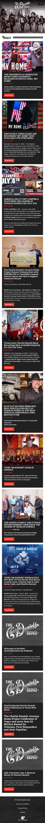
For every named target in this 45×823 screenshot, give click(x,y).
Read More (9, 95)
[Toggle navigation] (40, 3)
